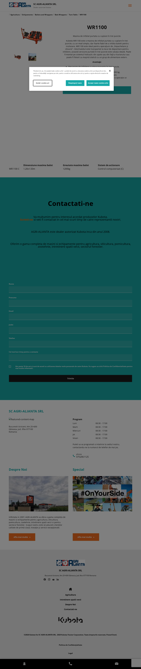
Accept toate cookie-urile (98, 83)
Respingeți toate (75, 83)
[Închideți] (110, 71)
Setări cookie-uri (42, 83)
